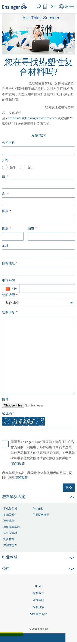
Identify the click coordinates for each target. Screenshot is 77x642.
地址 (5, 246)
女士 (30, 167)
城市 (31, 228)
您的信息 (8, 312)
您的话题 (8, 295)
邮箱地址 (8, 263)
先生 (13, 167)
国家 (5, 211)
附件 (5, 399)
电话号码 (8, 280)
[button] (71, 6)
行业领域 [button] (10, 558)
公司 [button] (6, 569)
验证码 (7, 413)
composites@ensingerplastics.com (31, 118)
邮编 (5, 228)
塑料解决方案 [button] (13, 497)
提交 (69, 487)
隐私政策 (18, 464)
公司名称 (8, 143)
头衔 (5, 160)
